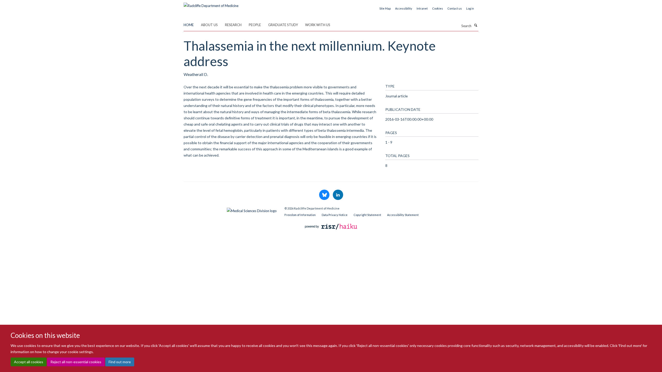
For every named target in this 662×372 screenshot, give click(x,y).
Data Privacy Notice (335, 214)
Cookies (437, 8)
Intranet (422, 8)
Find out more (120, 362)
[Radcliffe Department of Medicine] (211, 4)
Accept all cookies (28, 362)
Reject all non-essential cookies (75, 362)
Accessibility (403, 8)
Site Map (385, 8)
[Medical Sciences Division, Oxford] (230, 209)
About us (209, 25)
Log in (470, 8)
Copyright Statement (367, 214)
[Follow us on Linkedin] (338, 195)
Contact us (454, 8)
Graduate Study (283, 25)
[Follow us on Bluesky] (324, 195)
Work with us (317, 25)
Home (189, 25)
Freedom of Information (300, 214)
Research (233, 25)
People (255, 25)
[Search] (475, 25)
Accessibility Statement (403, 214)
